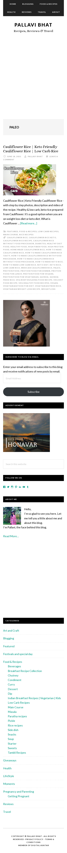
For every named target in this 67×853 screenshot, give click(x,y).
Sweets (12, 748)
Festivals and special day (18, 654)
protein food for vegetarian (21, 277)
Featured (12, 231)
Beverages (14, 666)
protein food (11, 271)
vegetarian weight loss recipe (21, 289)
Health (7, 768)
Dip (10, 693)
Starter (12, 743)
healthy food (18, 246)
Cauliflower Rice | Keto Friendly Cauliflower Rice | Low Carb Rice (30, 149)
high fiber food (37, 246)
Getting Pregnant (18, 796)
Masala (12, 711)
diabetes (40, 243)
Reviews (8, 804)
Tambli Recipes (17, 752)
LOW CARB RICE (11, 268)
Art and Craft (11, 630)
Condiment (14, 680)
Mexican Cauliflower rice (36, 268)
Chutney (13, 675)
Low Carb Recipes (48, 231)
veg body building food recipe (34, 280)
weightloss (48, 289)
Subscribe (34, 391)
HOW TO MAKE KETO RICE (49, 262)
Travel (7, 811)
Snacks (12, 734)
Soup (11, 739)
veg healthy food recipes (34, 283)
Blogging (8, 638)
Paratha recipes (17, 716)
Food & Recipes (28, 231)
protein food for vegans (38, 274)
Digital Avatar (40, 845)
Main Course (10, 234)
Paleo (56, 268)
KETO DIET (43, 265)
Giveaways (9, 760)
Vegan (54, 283)
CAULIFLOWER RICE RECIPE (17, 240)
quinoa (44, 277)
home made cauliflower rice (27, 249)
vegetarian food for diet (18, 286)
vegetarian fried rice (48, 286)
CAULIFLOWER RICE (17, 237)
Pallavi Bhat (33, 24)
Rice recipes (26, 234)
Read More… (11, 536)
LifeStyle (8, 776)
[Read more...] (28, 223)
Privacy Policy (34, 839)
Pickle (11, 720)
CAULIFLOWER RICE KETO (42, 237)
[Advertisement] (33, 79)
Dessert (13, 689)
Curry (11, 684)
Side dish (13, 730)
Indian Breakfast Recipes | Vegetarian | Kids (34, 698)
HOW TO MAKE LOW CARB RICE (19, 265)
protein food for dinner (35, 271)
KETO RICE (55, 265)
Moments (9, 783)
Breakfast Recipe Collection (25, 671)
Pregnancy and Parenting (18, 791)
